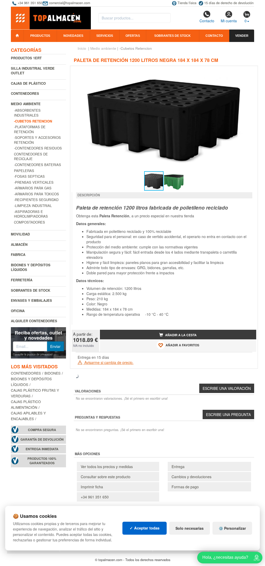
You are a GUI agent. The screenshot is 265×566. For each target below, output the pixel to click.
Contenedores (25, 93)
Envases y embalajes (31, 300)
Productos (40, 36)
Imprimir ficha (92, 486)
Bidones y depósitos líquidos (30, 267)
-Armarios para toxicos (36, 193)
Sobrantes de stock (172, 36)
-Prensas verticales (34, 182)
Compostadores (29, 222)
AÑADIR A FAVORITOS (182, 345)
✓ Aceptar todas (144, 528)
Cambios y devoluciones (191, 476)
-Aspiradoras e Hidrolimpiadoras (31, 214)
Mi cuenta (229, 20)
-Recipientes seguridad (36, 199)
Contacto (207, 20)
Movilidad (20, 234)
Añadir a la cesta (180, 335)
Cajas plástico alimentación (26, 404)
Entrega (178, 466)
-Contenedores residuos (38, 148)
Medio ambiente (26, 103)
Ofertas (133, 36)
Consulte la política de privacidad (33, 354)
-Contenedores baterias (37, 164)
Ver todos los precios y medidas (107, 466)
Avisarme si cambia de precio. (108, 362)
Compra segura (42, 430)
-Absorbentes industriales (27, 113)
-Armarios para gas (32, 187)
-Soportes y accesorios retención (37, 140)
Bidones (53, 373)
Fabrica (18, 254)
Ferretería (21, 279)
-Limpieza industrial (33, 205)
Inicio (82, 48)
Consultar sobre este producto (105, 476)
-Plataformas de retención (30, 129)
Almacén (19, 244)
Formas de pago (185, 486)
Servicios (104, 36)
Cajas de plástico (28, 83)
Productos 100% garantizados (41, 460)
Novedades (73, 36)
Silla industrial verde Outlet (33, 71)
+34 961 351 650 (95, 496)
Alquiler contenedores (34, 320)
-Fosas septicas (29, 176)
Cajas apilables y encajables (28, 415)
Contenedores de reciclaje (31, 156)
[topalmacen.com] (51, 17)
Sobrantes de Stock (30, 290)
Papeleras (24, 170)
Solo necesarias (189, 528)
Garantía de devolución (42, 439)
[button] (248, 72)
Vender (241, 36)
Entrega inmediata (42, 449)
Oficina (18, 310)
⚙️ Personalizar (232, 528)
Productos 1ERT (26, 57)
